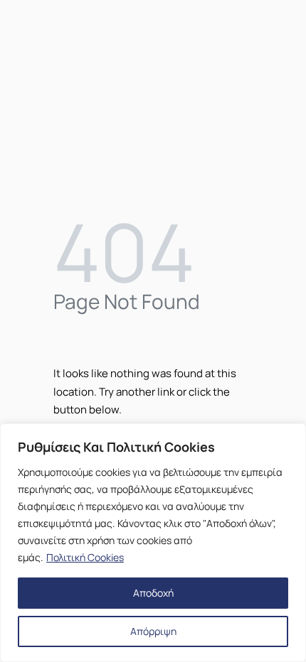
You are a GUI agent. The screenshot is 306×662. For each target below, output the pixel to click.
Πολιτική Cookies (85, 557)
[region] (153, 542)
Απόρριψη (153, 631)
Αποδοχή (153, 592)
